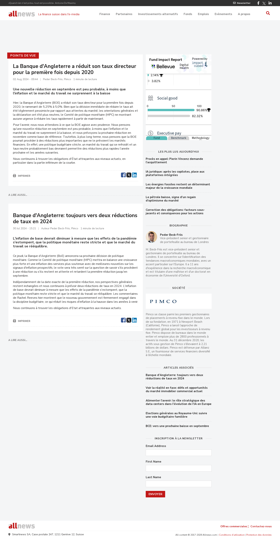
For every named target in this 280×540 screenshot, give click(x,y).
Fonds (188, 14)
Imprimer (24, 176)
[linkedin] (134, 174)
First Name (153, 462)
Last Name (153, 477)
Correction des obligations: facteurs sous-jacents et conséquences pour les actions (175, 211)
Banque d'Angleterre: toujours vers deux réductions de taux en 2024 (174, 376)
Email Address (156, 446)
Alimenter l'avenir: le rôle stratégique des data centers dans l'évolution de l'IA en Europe (178, 402)
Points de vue (23, 55)
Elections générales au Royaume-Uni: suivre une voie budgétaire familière (176, 415)
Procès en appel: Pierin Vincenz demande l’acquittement (174, 160)
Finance (104, 14)
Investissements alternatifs (158, 14)
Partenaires (124, 14)
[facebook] (123, 174)
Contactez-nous (261, 526)
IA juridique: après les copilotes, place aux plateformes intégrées (175, 173)
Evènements (223, 14)
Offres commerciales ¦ (234, 526)
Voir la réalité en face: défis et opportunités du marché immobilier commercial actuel (177, 389)
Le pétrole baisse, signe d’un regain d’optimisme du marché (171, 198)
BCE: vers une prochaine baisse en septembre (177, 426)
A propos (244, 14)
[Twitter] (264, 3)
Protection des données (259, 534)
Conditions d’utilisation (232, 534)
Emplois (203, 14)
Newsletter (243, 3)
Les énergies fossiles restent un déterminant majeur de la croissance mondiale (178, 186)
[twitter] (128, 174)
